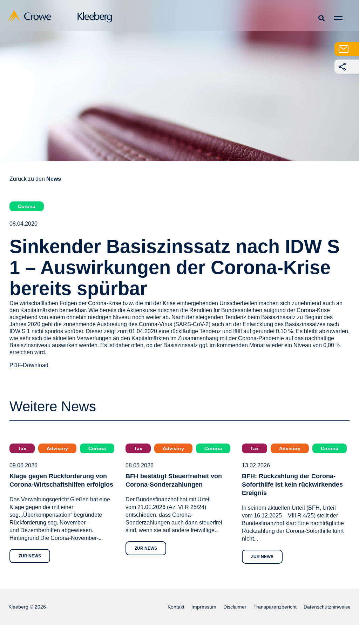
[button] (321, 18)
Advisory (57, 448)
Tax (22, 448)
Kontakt (176, 607)
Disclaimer (234, 607)
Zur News (30, 556)
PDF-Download (28, 365)
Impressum (203, 607)
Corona (26, 206)
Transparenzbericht (275, 607)
